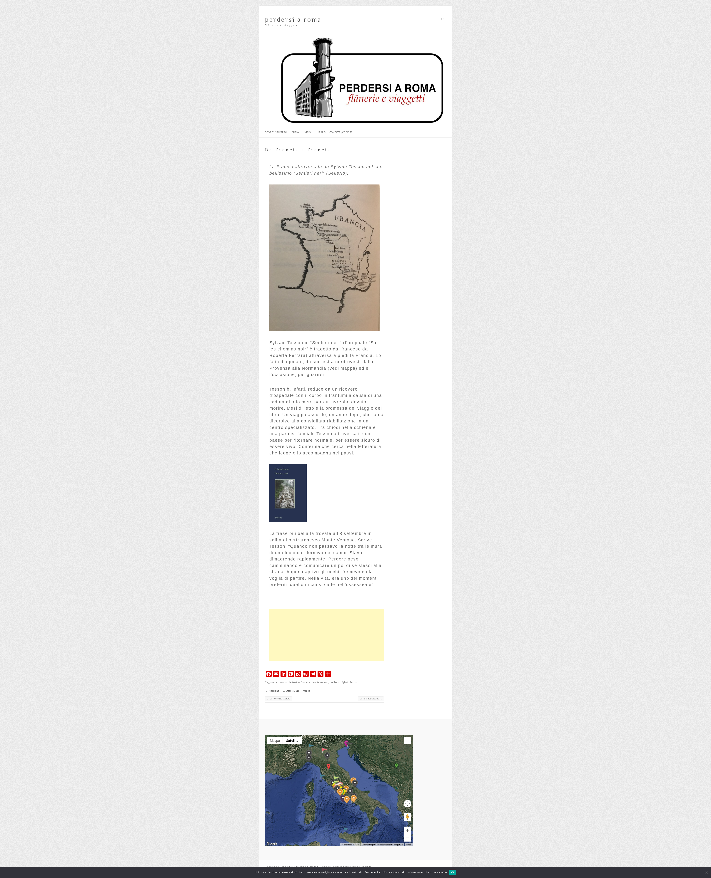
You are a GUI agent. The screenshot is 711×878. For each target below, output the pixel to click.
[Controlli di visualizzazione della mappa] (407, 803)
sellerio (335, 682)
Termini (408, 845)
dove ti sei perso (276, 132)
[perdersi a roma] (355, 38)
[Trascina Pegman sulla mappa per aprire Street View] (407, 817)
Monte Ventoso (320, 682)
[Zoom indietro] (407, 838)
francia (283, 682)
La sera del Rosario (371, 698)
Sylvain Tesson (349, 682)
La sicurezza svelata (278, 698)
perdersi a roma (293, 19)
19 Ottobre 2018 (291, 690)
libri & (321, 132)
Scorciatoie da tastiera (350, 845)
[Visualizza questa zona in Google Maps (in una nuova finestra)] (272, 843)
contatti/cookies (340, 132)
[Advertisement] (326, 635)
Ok (453, 872)
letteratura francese (299, 682)
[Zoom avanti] (407, 830)
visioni (309, 132)
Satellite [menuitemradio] (292, 741)
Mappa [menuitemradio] (275, 741)
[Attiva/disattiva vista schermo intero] (407, 740)
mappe (306, 690)
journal (296, 132)
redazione (274, 690)
